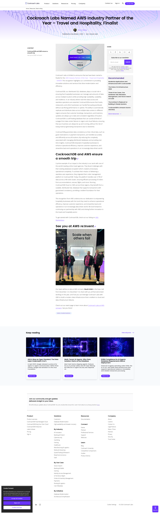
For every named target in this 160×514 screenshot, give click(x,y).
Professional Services (87, 432)
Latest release (31, 429)
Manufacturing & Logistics (61, 447)
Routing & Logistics (59, 483)
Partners (110, 432)
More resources (113, 114)
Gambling (57, 440)
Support (83, 435)
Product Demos (85, 456)
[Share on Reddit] (129, 52)
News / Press (112, 429)
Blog (82, 446)
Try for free (129, 3)
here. (122, 70)
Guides (83, 453)
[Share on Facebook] (115, 52)
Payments (57, 481)
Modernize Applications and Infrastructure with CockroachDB (119, 83)
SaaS (55, 457)
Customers (57, 419)
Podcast (83, 430)
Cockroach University (87, 448)
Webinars (84, 437)
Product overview (32, 419)
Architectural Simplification (62, 497)
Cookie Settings (111, 504)
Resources (32, 8)
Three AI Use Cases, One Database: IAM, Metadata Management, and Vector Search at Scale (119, 96)
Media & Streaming (59, 450)
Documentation (85, 419)
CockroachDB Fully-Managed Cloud (37, 422)
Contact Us (111, 424)
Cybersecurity (58, 437)
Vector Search (58, 466)
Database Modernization (61, 422)
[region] (17, 499)
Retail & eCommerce (60, 455)
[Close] (30, 488)
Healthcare (57, 445)
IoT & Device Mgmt (59, 476)
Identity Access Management (62, 473)
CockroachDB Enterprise (34, 427)
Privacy (110, 434)
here (98, 405)
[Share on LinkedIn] (120, 52)
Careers (110, 422)
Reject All (17, 503)
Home (27, 8)
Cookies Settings (17, 507)
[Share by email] (124, 52)
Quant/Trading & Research (62, 452)
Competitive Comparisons (88, 451)
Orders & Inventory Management (63, 478)
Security (110, 437)
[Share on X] (110, 52)
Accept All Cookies (17, 498)
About (110, 419)
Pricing (29, 432)
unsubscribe (124, 68)
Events (83, 427)
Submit (128, 62)
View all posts (126, 333)
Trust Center (111, 439)
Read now (32, 376)
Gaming (56, 442)
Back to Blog (39, 8)
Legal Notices (112, 427)
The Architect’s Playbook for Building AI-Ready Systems (117, 103)
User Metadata (58, 486)
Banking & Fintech (59, 435)
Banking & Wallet (59, 468)
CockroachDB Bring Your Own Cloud (37, 424)
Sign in (29, 434)
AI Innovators (58, 432)
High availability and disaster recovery (65, 424)
